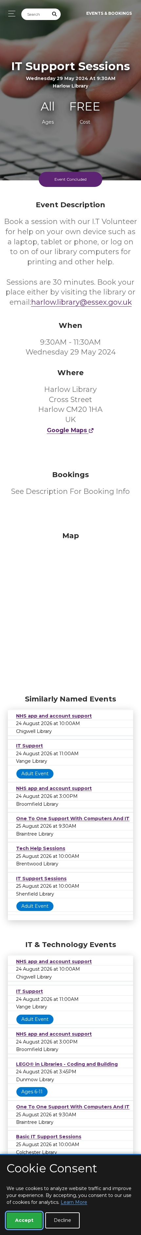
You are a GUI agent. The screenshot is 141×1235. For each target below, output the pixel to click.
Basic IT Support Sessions (48, 1137)
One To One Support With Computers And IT (73, 818)
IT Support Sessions (41, 878)
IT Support (29, 746)
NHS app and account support (54, 716)
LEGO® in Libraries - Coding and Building (67, 1064)
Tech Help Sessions (40, 848)
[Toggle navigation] (10, 13)
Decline (62, 1220)
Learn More (74, 1202)
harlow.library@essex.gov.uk (81, 302)
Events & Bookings (109, 13)
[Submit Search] (55, 14)
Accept (24, 1220)
